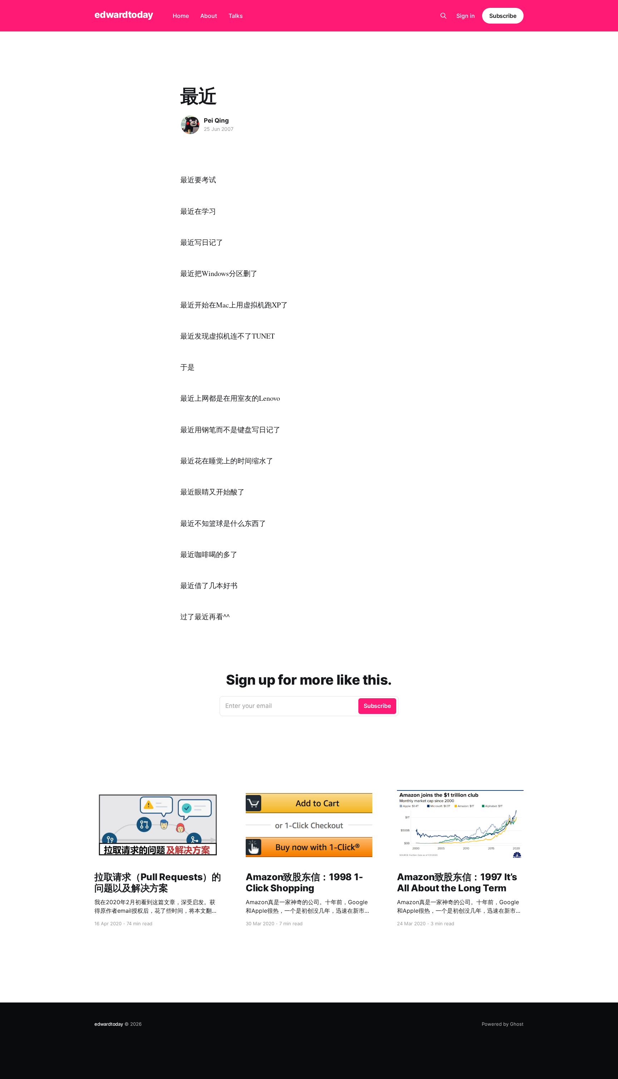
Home (181, 15)
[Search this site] (443, 15)
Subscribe (502, 15)
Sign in (465, 15)
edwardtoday (123, 15)
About (208, 15)
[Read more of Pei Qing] (190, 125)
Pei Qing (216, 120)
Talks (236, 15)
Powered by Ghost (503, 1024)
